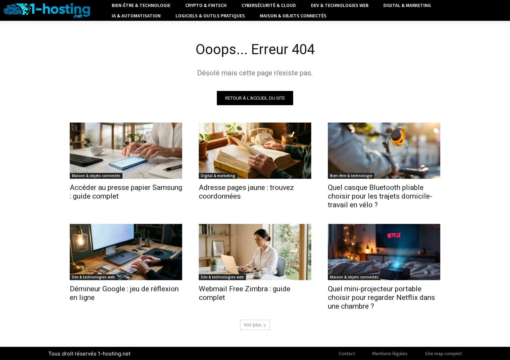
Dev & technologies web (93, 277)
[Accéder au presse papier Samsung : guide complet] (126, 151)
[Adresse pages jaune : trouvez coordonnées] (255, 151)
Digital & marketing (218, 175)
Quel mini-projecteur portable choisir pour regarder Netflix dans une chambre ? (381, 297)
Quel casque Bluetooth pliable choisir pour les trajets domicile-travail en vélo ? (380, 196)
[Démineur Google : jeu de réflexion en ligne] (126, 252)
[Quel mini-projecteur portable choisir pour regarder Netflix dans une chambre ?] (384, 252)
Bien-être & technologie (351, 175)
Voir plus (252, 325)
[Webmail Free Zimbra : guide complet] (255, 252)
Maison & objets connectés (96, 175)
